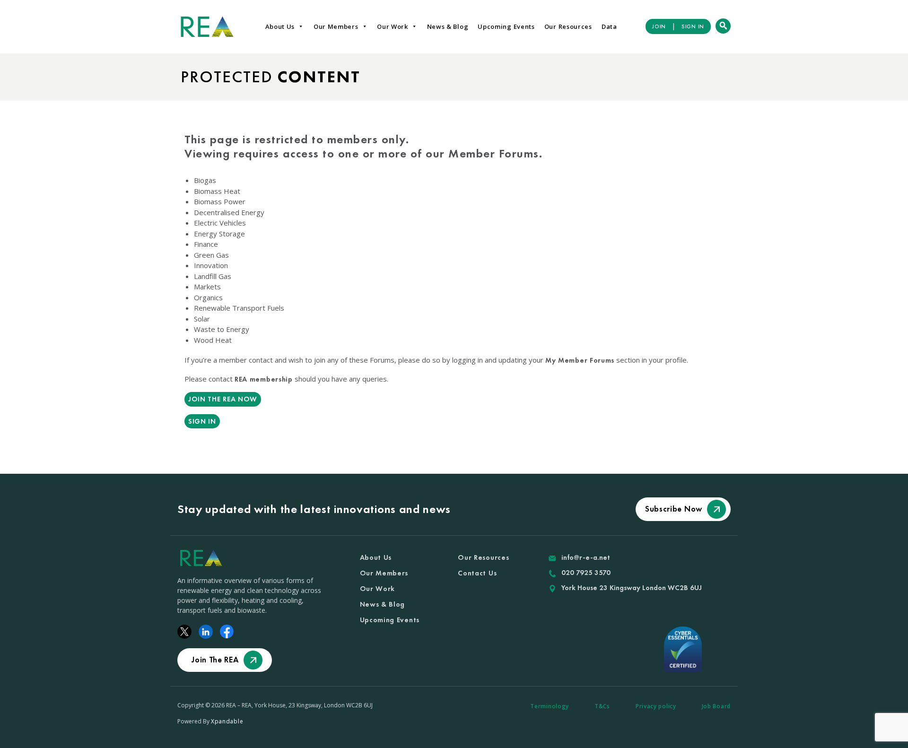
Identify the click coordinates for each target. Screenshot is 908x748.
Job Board (716, 706)
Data (609, 26)
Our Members (336, 26)
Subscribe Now (673, 509)
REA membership (264, 379)
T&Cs (602, 706)
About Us (280, 26)
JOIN (659, 26)
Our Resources (568, 26)
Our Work (392, 26)
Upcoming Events (506, 26)
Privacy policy (656, 706)
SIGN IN (692, 26)
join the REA (215, 659)
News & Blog (448, 26)
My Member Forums (579, 360)
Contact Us (477, 573)
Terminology (549, 706)
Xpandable (227, 721)
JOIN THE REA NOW (222, 399)
